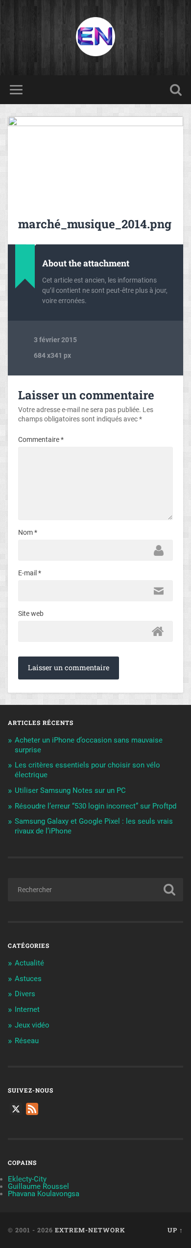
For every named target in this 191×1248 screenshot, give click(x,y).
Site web (31, 613)
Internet (27, 1009)
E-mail (29, 572)
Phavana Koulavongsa (43, 1193)
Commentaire (41, 439)
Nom (27, 532)
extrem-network (90, 1230)
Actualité (29, 963)
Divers (25, 993)
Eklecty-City (27, 1179)
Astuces (28, 978)
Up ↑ (175, 1230)
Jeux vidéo (32, 1025)
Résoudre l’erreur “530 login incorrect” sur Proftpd (95, 806)
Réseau (27, 1040)
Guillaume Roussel (38, 1186)
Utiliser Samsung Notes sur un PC (70, 790)
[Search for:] (96, 889)
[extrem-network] (95, 37)
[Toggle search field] (176, 89)
